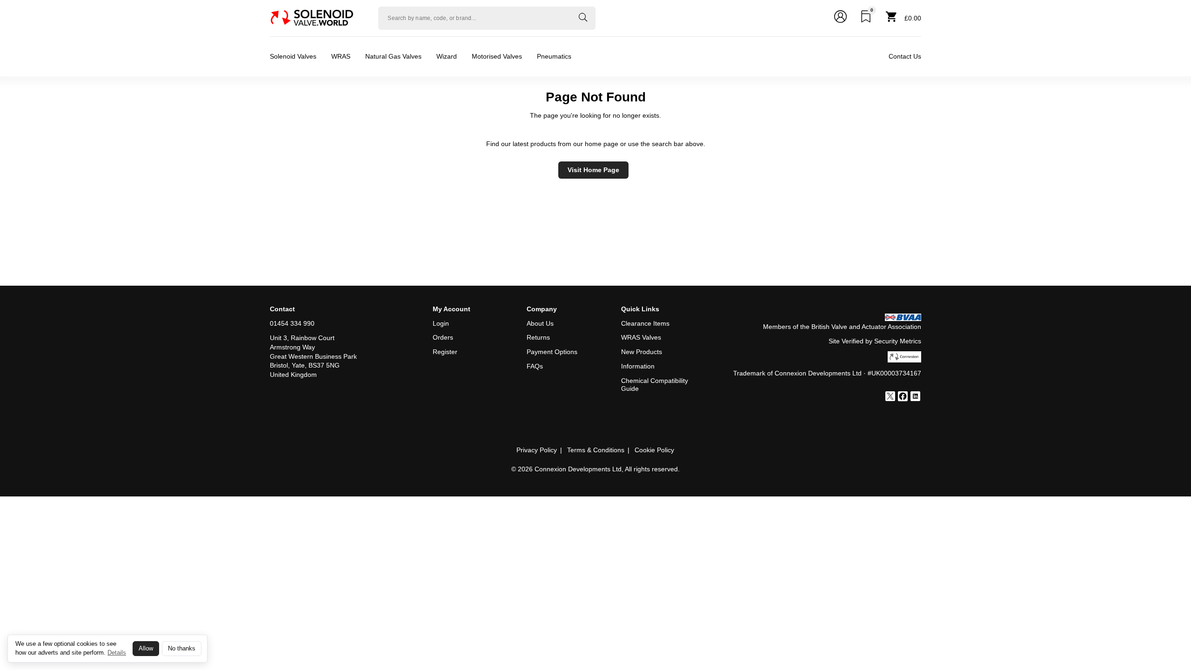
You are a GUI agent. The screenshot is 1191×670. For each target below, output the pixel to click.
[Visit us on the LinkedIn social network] (915, 397)
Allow (146, 648)
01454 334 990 (292, 323)
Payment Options (552, 351)
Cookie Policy (654, 450)
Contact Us (905, 56)
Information (638, 366)
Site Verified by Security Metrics (875, 341)
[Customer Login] (840, 18)
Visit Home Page (593, 170)
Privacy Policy (536, 450)
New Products (641, 351)
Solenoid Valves (293, 56)
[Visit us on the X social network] (890, 397)
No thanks (181, 648)
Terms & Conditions (595, 450)
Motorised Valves (497, 56)
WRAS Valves (641, 337)
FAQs (535, 366)
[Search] (583, 18)
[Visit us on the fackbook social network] (903, 397)
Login (441, 323)
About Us (540, 323)
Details (116, 652)
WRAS (340, 56)
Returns (538, 337)
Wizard (446, 56)
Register (445, 351)
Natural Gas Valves (393, 56)
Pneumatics (554, 56)
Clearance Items (645, 323)
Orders (443, 337)
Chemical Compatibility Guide (654, 384)
